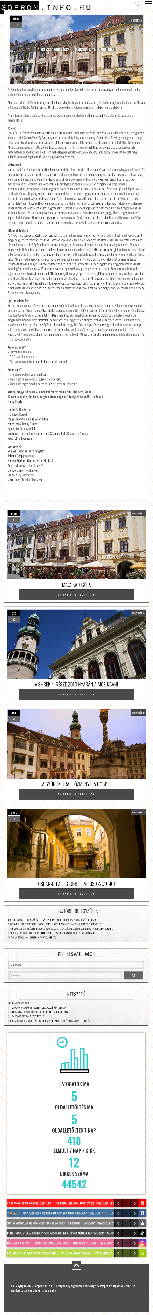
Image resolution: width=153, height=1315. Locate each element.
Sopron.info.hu (44, 1286)
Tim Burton (25, 409)
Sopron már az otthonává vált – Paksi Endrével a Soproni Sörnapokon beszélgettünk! (52, 919)
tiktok (143, 1233)
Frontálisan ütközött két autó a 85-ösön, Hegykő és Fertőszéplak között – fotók (49, 1020)
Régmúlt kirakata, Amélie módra (42, 1243)
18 (14, 819)
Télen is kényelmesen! (74, 1243)
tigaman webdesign (83, 1286)
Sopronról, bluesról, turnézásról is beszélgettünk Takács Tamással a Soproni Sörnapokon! (55, 924)
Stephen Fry (14, 475)
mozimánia (134, 19)
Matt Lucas (14, 479)
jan (14, 713)
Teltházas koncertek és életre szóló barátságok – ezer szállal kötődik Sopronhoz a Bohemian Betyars (60, 928)
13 (14, 520)
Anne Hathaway (16, 465)
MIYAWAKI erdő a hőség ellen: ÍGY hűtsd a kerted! (32, 937)
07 (16, 25)
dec (14, 613)
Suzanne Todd (58, 433)
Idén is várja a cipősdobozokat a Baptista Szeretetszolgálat (38, 1012)
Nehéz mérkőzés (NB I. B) (19, 1003)
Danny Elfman (29, 423)
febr (14, 513)
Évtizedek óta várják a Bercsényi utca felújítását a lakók (37, 1007)
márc (16, 19)
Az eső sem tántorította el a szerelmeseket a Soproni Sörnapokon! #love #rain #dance (52, 933)
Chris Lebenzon (23, 438)
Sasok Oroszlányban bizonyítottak (26, 1016)
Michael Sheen (16, 470)
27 (14, 619)
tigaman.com (121, 1286)
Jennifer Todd (41, 433)
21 (14, 719)
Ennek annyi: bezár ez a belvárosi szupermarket (102, 1223)
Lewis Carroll (19, 414)
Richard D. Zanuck (77, 433)
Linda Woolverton (38, 419)
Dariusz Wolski (28, 428)
